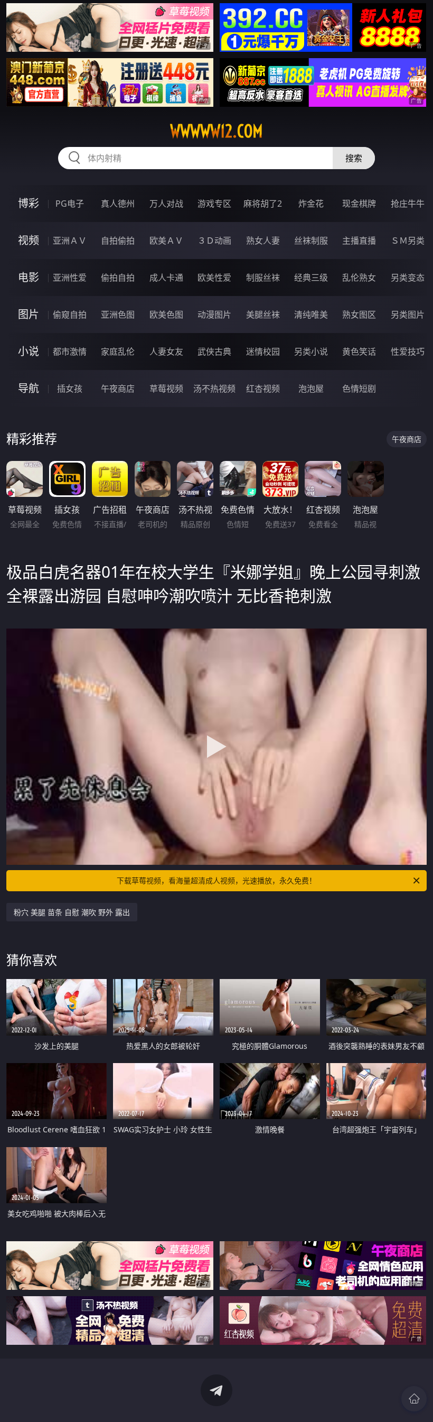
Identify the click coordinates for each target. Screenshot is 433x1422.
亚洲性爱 (70, 277)
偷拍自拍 (118, 277)
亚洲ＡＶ (70, 240)
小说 (28, 351)
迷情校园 (263, 351)
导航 (28, 388)
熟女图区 (359, 314)
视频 (28, 240)
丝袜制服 (311, 240)
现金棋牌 (359, 203)
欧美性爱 (214, 277)
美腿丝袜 (263, 314)
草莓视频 (166, 388)
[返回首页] (414, 1398)
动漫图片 (214, 314)
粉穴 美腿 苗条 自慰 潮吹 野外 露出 (72, 912)
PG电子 (69, 203)
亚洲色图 (118, 314)
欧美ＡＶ (166, 240)
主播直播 (359, 240)
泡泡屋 (311, 388)
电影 (28, 277)
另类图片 (408, 314)
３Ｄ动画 (214, 240)
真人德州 (118, 203)
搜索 (353, 158)
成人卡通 (166, 277)
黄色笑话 (359, 351)
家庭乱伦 (118, 351)
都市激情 (70, 351)
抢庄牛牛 (408, 203)
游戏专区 (214, 203)
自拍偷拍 (118, 240)
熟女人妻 (263, 240)
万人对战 (166, 203)
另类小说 (311, 351)
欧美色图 (166, 314)
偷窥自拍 (70, 314)
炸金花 (311, 203)
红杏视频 (263, 388)
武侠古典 (214, 351)
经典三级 (311, 277)
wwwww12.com (216, 131)
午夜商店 (118, 388)
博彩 (28, 203)
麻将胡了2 (262, 203)
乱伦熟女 (359, 277)
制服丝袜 (263, 277)
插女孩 (69, 388)
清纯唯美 (311, 314)
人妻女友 (166, 351)
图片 (28, 314)
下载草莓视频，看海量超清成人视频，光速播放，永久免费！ (216, 880)
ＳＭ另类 (408, 240)
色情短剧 (359, 388)
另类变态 (408, 277)
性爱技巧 (408, 351)
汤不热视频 (214, 388)
